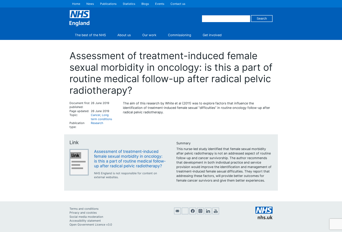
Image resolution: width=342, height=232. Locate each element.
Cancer (95, 115)
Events (159, 4)
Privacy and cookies (83, 212)
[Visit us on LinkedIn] (208, 213)
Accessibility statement (85, 220)
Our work (149, 35)
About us (124, 35)
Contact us (177, 4)
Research (97, 123)
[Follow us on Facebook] (192, 213)
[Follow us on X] (185, 213)
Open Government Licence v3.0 (90, 224)
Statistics (129, 4)
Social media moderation (86, 216)
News (90, 4)
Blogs (145, 4)
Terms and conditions (84, 208)
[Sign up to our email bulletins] (177, 213)
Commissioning (179, 35)
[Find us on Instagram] (200, 213)
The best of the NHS (90, 35)
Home (76, 4)
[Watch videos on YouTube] (215, 213)
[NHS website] (264, 218)
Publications (108, 4)
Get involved (212, 35)
